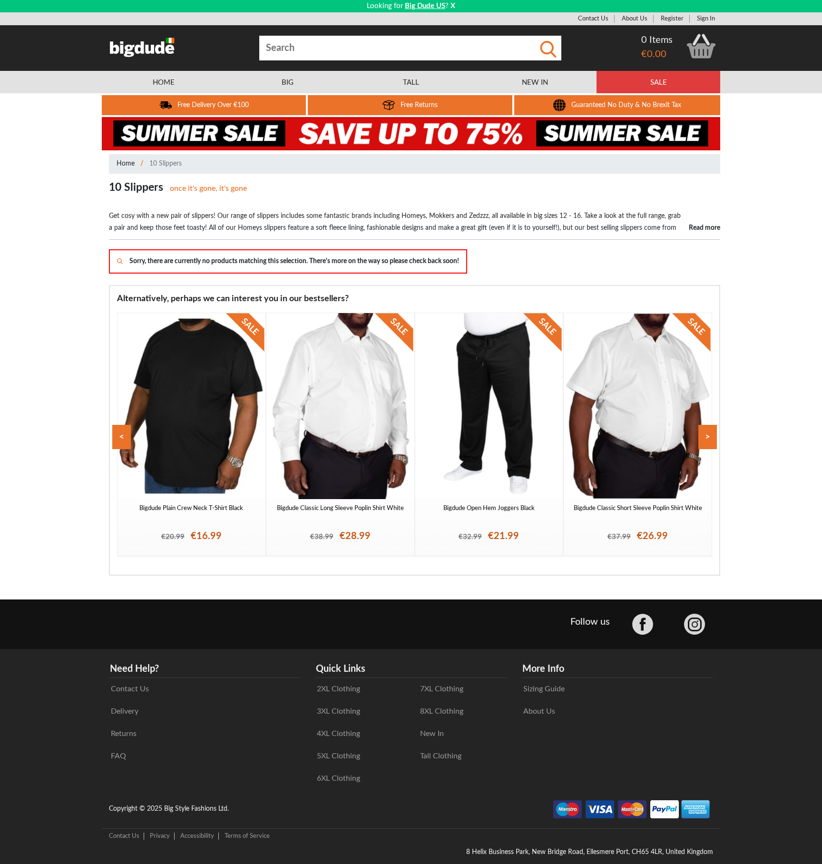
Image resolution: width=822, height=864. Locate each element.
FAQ (118, 756)
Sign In (706, 18)
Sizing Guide (544, 689)
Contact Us (593, 18)
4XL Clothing (338, 733)
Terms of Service (247, 836)
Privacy (160, 836)
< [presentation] (121, 437)
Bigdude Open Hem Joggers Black (489, 508)
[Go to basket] (701, 46)
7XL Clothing (441, 689)
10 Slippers (165, 163)
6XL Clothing (338, 778)
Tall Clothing (440, 756)
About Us (634, 18)
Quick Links (340, 669)
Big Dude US (425, 6)
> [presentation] (707, 437)
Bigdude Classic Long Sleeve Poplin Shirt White (340, 508)
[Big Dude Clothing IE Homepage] (142, 47)
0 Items (657, 40)
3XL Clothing (338, 711)
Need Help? (134, 669)
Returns (124, 733)
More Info (543, 669)
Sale (658, 82)
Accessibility (197, 836)
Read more (704, 227)
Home (126, 163)
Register (672, 18)
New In (432, 733)
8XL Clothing (441, 711)
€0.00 (653, 54)
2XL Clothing (338, 689)
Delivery (124, 711)
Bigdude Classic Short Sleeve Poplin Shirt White (638, 508)
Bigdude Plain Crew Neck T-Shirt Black (191, 508)
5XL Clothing (338, 756)
